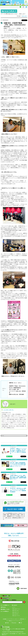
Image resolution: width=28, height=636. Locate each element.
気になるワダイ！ (16, 613)
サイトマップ (18, 620)
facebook (14, 622)
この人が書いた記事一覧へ (8, 409)
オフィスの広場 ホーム (5, 605)
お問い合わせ (3, 607)
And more (23, 588)
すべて (14, 607)
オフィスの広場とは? (5, 611)
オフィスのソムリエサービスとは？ (14, 502)
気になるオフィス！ (16, 608)
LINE (21, 622)
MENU (26, 2)
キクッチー (24, 16)
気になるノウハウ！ (16, 615)
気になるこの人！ (16, 610)
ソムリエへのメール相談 (14, 509)
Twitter (7, 622)
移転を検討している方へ (5, 609)
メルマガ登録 (21, 525)
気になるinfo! (14, 605)
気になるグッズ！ (16, 612)
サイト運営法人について (10, 620)
